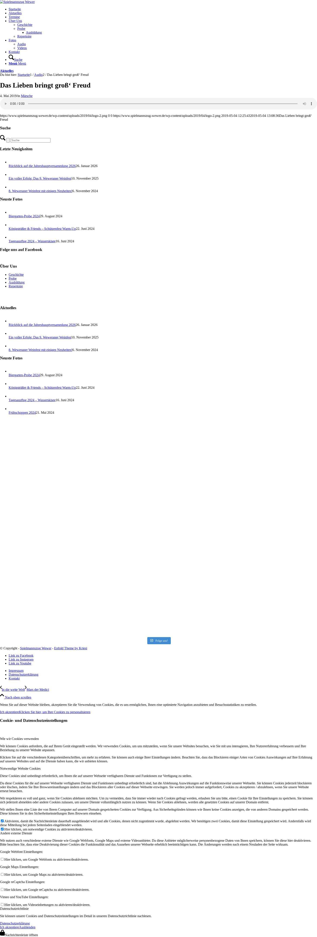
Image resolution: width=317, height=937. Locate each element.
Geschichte (16, 274)
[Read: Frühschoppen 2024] (12, 409)
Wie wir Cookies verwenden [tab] (19, 739)
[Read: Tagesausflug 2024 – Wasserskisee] (12, 237)
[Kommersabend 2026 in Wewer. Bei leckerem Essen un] (158, 455)
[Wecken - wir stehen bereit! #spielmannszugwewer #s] (52, 455)
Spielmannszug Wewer (35, 648)
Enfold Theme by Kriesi (70, 648)
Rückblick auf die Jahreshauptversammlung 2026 (42, 166)
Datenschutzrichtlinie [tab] (14, 908)
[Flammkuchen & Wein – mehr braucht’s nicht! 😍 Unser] (52, 598)
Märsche (27, 96)
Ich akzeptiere (9, 712)
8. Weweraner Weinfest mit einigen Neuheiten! (40, 191)
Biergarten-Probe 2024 (24, 216)
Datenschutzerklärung (15, 923)
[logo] (17, 2)
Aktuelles (7, 71)
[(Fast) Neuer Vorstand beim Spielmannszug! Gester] (265, 455)
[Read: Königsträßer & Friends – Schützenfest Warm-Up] (12, 225)
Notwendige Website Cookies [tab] (20, 768)
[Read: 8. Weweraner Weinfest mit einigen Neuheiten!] (12, 187)
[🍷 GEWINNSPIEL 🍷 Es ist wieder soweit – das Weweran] (158, 598)
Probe (13, 278)
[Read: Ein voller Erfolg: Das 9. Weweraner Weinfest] (12, 174)
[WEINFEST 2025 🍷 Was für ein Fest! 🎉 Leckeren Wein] (265, 527)
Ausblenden (27, 927)
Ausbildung (17, 282)
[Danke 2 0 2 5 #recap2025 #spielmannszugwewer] (52, 527)
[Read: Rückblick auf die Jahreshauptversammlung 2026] (12, 162)
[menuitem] (163, 9)
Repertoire (16, 286)
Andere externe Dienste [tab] (16, 833)
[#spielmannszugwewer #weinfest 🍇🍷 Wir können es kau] (265, 598)
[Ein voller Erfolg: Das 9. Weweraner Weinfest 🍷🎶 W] (158, 527)
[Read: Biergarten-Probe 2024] (12, 212)
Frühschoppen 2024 (22, 412)
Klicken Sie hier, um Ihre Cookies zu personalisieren (54, 712)
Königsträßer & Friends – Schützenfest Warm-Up (42, 228)
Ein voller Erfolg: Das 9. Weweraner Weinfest (40, 178)
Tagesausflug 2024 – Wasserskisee (32, 241)
